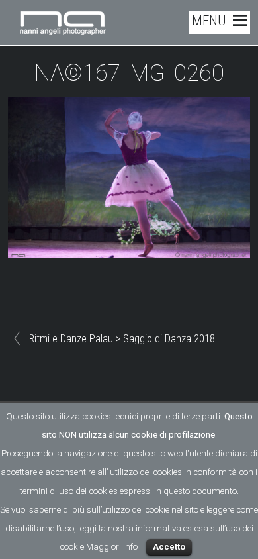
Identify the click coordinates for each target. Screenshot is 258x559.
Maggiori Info (112, 547)
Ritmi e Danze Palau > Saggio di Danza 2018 (122, 338)
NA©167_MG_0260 (129, 73)
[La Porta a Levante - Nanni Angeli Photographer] (63, 29)
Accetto (169, 547)
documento (214, 491)
